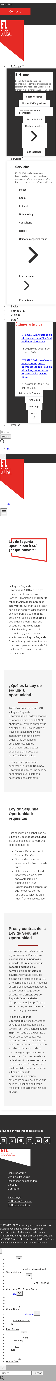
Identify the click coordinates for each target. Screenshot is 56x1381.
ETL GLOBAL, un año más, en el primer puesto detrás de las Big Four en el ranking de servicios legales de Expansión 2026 (37, 368)
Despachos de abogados (22, 1180)
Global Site (6, 4)
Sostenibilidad (14, 1272)
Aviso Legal (14, 1197)
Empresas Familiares (18, 1320)
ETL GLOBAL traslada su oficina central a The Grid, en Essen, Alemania (36, 338)
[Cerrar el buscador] (3, 1367)
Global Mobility (14, 1340)
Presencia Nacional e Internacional (26, 1269)
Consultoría (12, 1309)
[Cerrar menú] (1, 1251)
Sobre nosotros (17, 1172)
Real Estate (12, 1329)
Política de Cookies (19, 1205)
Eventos (15, 424)
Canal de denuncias (19, 1176)
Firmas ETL (18, 310)
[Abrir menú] (3, 512)
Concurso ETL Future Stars (21, 1289)
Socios (14, 306)
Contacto (15, 11)
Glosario (12, 1184)
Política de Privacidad (20, 1201)
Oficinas (15, 314)
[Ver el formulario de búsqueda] (3, 456)
